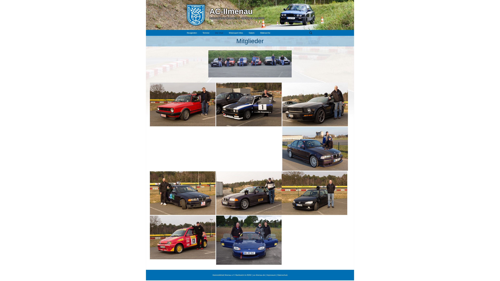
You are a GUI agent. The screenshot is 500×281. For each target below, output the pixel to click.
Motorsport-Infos (236, 33)
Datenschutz (282, 275)
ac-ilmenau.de (259, 275)
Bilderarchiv (265, 33)
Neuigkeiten (192, 33)
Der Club (219, 33)
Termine (206, 33)
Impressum (271, 275)
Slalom (252, 33)
